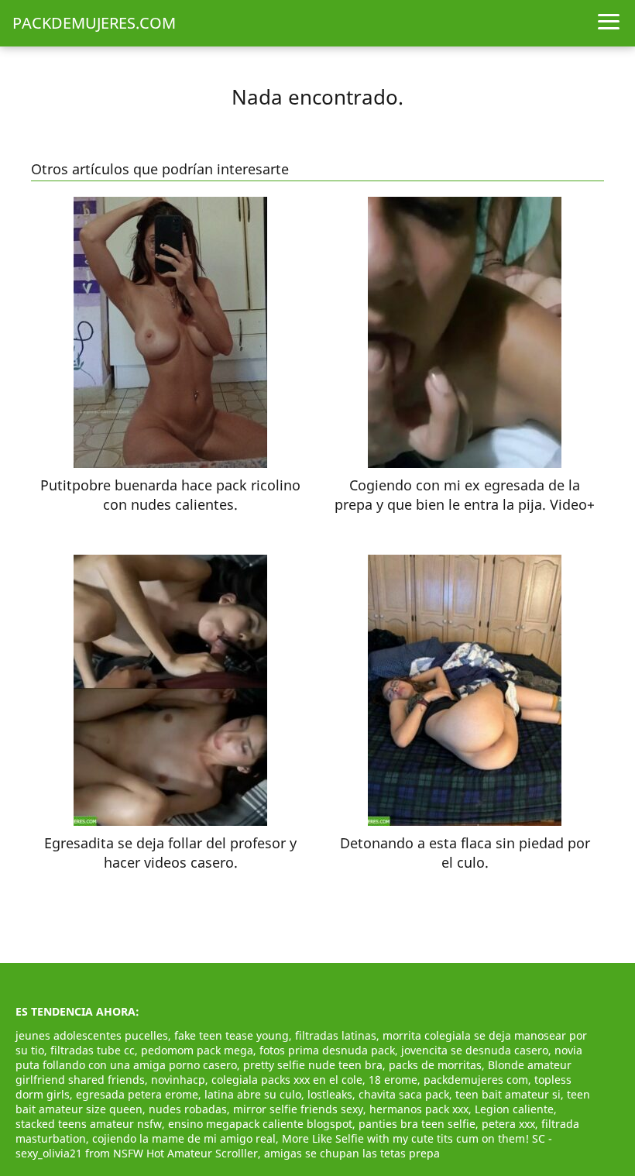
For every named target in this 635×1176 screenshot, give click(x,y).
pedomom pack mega (197, 1050)
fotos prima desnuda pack (327, 1050)
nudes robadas (188, 1109)
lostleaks (329, 1094)
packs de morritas (435, 1064)
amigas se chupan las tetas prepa (352, 1153)
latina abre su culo (252, 1094)
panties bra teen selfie (417, 1123)
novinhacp (178, 1079)
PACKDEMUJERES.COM (94, 22)
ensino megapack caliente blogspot (260, 1123)
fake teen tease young (231, 1035)
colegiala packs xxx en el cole (286, 1079)
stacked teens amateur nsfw (88, 1123)
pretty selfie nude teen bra (313, 1064)
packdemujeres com (476, 1079)
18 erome (393, 1079)
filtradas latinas (335, 1035)
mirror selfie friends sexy (298, 1109)
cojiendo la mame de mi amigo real (184, 1138)
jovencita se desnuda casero (474, 1050)
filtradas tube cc (92, 1050)
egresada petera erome (137, 1094)
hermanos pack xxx (419, 1109)
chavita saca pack (404, 1094)
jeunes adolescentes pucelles (91, 1035)
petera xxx (508, 1123)
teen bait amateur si (508, 1094)
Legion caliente (514, 1109)
